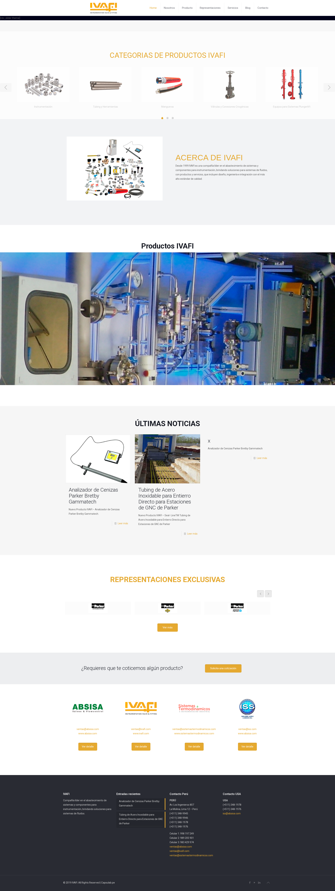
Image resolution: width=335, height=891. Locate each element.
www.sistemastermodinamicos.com (194, 733)
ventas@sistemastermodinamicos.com (194, 729)
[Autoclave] (237, 608)
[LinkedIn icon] (259, 882)
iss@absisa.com (232, 813)
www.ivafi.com (141, 733)
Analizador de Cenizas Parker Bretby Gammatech (93, 496)
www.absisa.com (87, 733)
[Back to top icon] (268, 882)
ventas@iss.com (247, 729)
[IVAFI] (104, 8)
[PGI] (167, 608)
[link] (167, 318)
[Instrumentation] (98, 608)
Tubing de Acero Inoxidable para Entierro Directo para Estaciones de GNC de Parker (164, 499)
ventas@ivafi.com (141, 729)
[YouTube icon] (254, 882)
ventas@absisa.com (88, 729)
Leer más (123, 523)
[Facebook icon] (250, 882)
